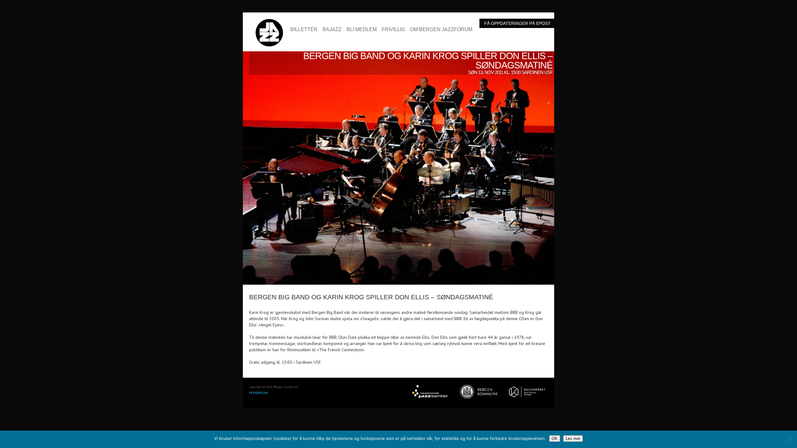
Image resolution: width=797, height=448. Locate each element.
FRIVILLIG (393, 29)
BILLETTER (304, 29)
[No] (789, 439)
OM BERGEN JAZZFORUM (441, 29)
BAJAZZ (332, 29)
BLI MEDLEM (362, 29)
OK (555, 438)
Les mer (573, 438)
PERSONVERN (258, 393)
